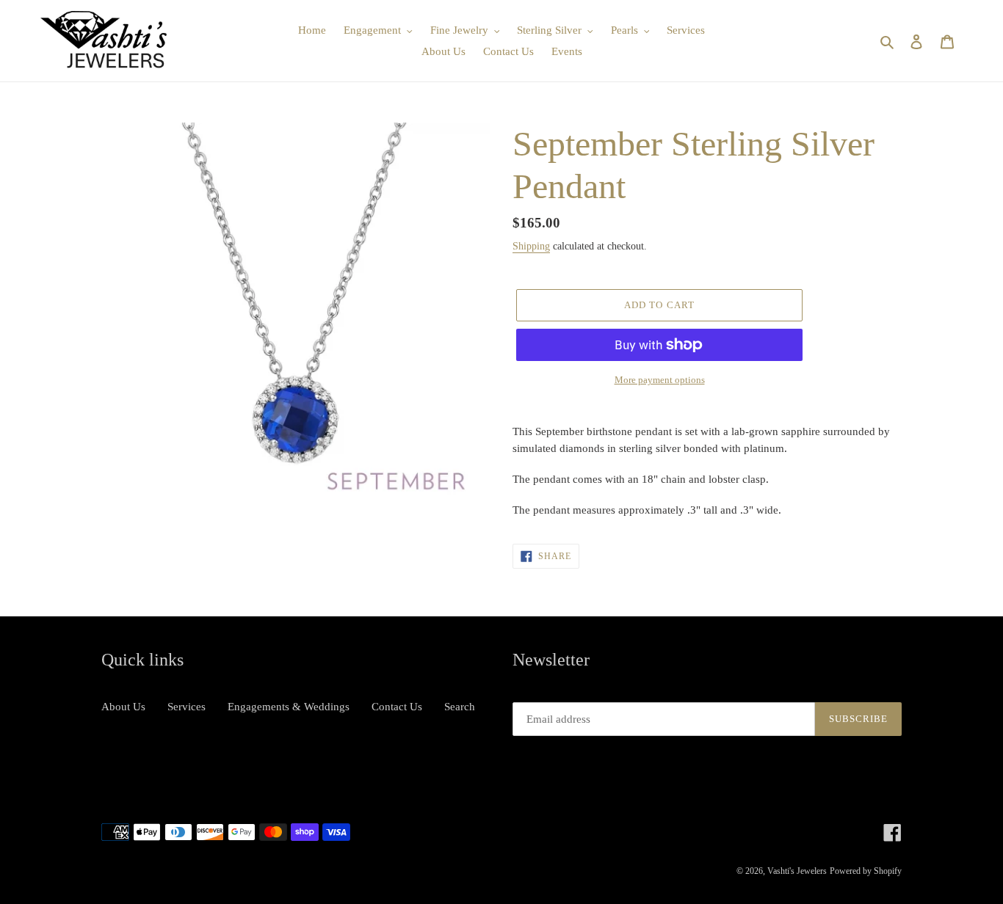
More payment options (660, 379)
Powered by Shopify (866, 871)
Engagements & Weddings (289, 706)
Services (186, 706)
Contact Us (397, 706)
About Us (123, 706)
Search (459, 706)
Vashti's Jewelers (797, 871)
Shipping (531, 246)
